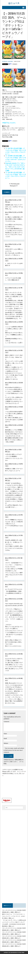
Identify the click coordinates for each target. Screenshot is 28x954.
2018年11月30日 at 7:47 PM (15, 535)
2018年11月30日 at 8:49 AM (16, 425)
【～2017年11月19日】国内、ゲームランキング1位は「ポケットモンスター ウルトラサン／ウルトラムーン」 (15, 175)
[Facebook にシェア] (9, 64)
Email (5, 738)
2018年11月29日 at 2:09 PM (16, 322)
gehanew (10, 61)
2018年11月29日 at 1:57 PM (15, 288)
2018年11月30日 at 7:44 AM (16, 407)
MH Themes (22, 952)
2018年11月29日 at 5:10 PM (15, 212)
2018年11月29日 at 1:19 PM (15, 273)
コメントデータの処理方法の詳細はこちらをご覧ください (14, 773)
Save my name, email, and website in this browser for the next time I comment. (14, 750)
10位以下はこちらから (9, 123)
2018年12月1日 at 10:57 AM (15, 558)
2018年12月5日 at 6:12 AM (15, 599)
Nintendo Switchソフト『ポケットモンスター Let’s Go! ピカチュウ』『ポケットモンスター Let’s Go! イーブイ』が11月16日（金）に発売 (15, 166)
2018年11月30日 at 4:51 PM (15, 515)
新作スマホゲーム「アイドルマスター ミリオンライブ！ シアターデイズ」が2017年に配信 (13, 916)
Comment (6, 721)
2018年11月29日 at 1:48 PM (15, 259)
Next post (13, 186)
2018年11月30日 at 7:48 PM (16, 464)
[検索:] (14, 807)
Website (6, 743)
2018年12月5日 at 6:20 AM (15, 654)
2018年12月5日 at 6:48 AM (15, 678)
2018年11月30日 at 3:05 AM (16, 383)
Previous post (15, 184)
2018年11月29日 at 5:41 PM (15, 350)
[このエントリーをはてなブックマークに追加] (10, 64)
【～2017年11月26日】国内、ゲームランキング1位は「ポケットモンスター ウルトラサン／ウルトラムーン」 (15, 151)
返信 (9, 202)
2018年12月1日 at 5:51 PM (15, 584)
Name (5, 733)
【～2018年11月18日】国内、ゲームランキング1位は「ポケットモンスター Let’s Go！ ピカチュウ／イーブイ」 (15, 158)
